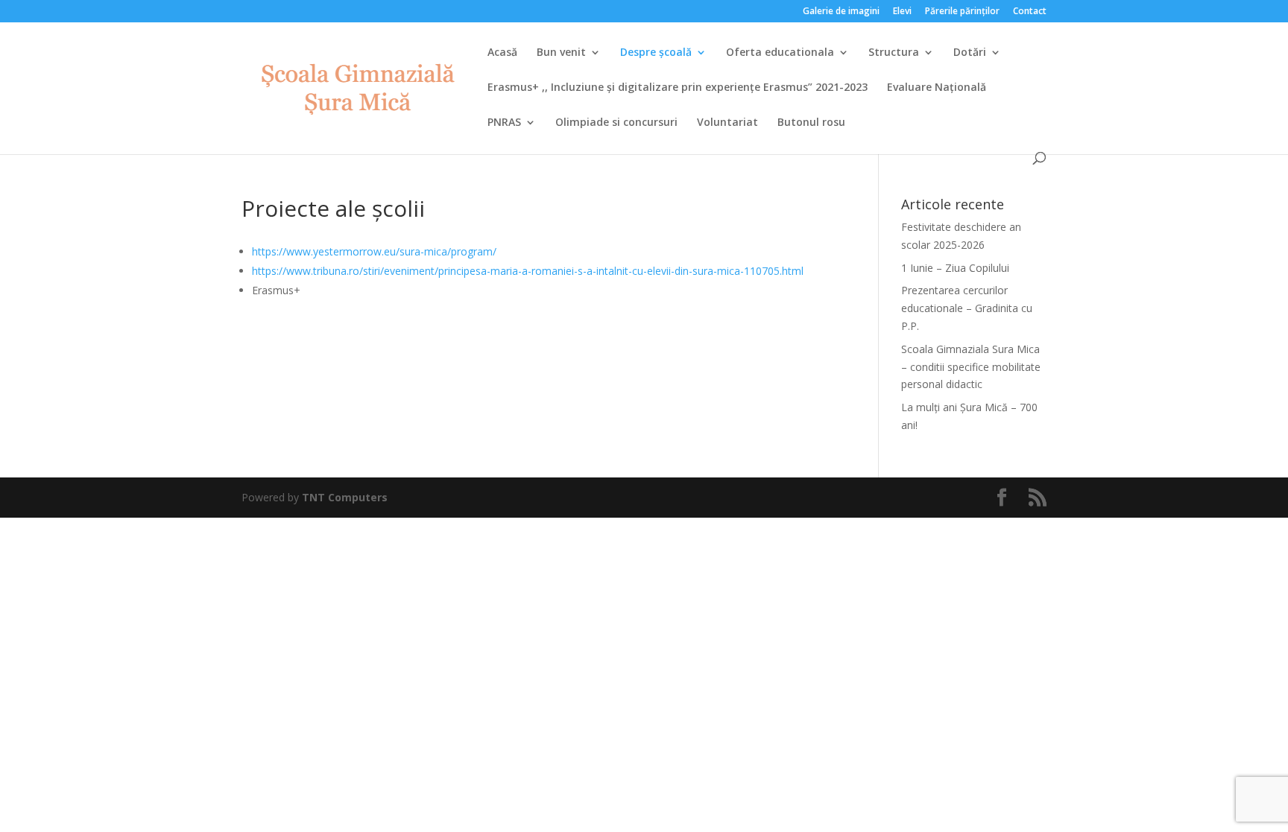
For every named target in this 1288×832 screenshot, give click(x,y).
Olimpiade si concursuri (616, 123)
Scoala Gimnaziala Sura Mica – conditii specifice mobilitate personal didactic (971, 367)
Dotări (969, 53)
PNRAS (504, 123)
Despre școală (656, 53)
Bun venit (561, 53)
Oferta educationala (780, 53)
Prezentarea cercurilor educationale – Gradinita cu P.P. (966, 308)
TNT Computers (345, 497)
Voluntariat (727, 123)
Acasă (502, 53)
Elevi (902, 12)
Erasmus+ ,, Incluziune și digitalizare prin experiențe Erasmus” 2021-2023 (677, 88)
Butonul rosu (811, 123)
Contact (1029, 12)
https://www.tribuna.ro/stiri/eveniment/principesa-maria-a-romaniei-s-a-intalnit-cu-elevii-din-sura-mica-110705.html (528, 271)
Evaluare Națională (936, 88)
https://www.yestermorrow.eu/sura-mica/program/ (374, 251)
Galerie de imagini (841, 12)
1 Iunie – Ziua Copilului (955, 268)
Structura (893, 53)
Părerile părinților (962, 12)
